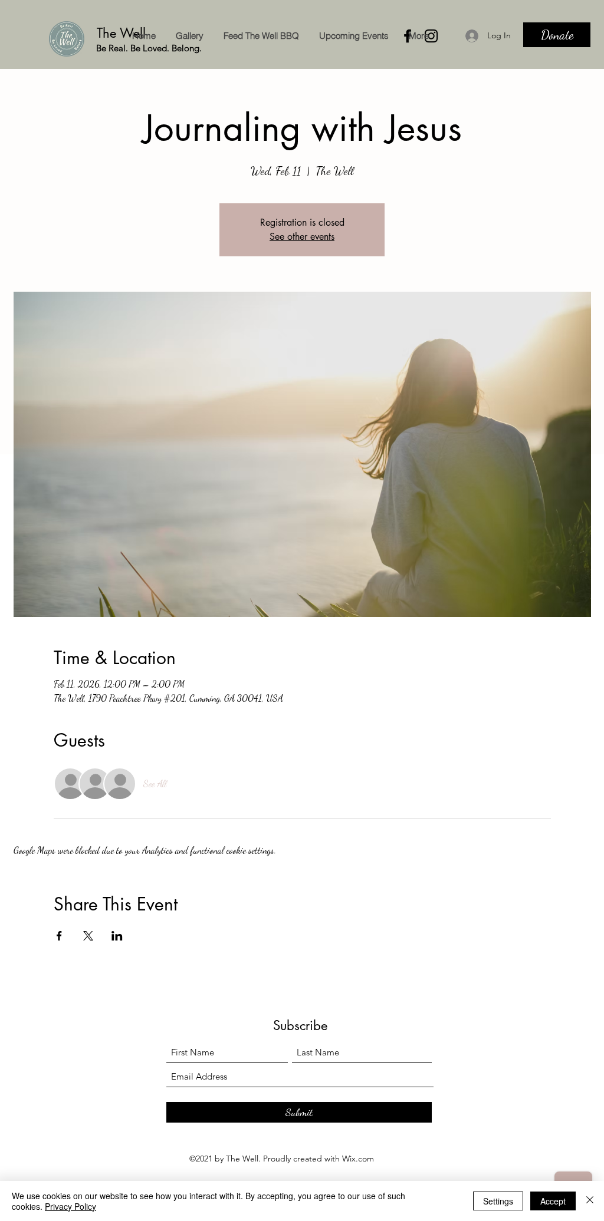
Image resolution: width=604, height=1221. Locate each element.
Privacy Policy (70, 1206)
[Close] (590, 1201)
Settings (498, 1201)
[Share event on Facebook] (59, 935)
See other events (302, 236)
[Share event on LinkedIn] (117, 935)
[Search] (578, 34)
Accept (553, 1201)
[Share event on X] (88, 935)
